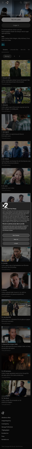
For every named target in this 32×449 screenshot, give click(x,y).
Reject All (16, 239)
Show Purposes (16, 235)
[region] (16, 224)
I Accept (16, 243)
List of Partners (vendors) (7, 230)
